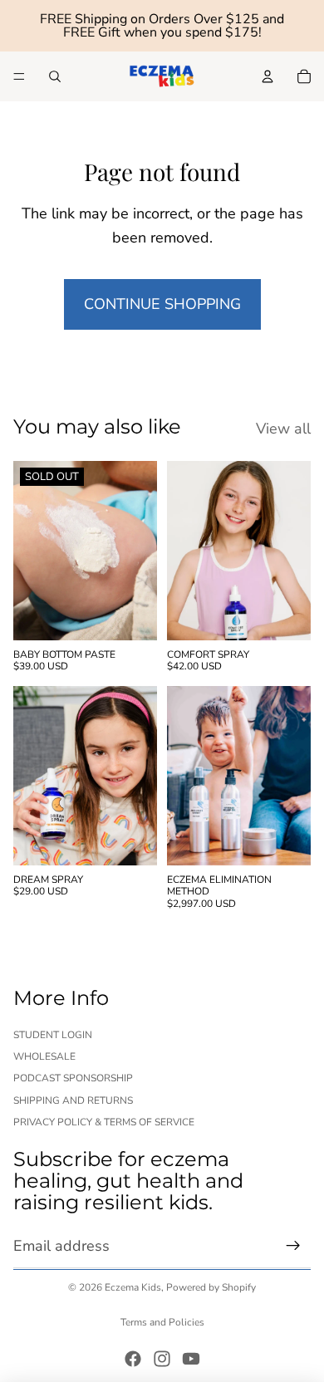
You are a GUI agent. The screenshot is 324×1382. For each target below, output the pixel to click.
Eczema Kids (133, 1287)
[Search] (55, 76)
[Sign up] (293, 1245)
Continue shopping (162, 304)
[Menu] (19, 76)
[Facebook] (133, 1359)
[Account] (267, 76)
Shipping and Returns (73, 1099)
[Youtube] (191, 1359)
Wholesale (44, 1056)
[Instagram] (162, 1359)
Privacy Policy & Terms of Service (103, 1122)
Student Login (52, 1034)
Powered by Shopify (211, 1287)
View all (283, 429)
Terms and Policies (162, 1322)
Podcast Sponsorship (73, 1078)
